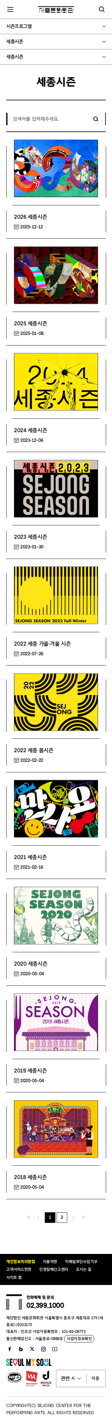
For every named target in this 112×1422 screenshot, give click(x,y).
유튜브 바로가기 (54, 1349)
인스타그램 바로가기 (43, 1349)
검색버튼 (102, 9)
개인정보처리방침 (20, 1261)
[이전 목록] (38, 1217)
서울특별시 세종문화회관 (56, 9)
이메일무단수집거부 (81, 1261)
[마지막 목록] (83, 1217)
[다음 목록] (73, 1217)
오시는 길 (83, 1269)
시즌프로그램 (18, 26)
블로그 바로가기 (20, 1349)
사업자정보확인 (79, 1338)
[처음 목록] (29, 1217)
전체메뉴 (10, 9)
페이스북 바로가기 (9, 1349)
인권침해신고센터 (53, 1269)
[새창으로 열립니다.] (28, 1364)
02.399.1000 (45, 1305)
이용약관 (50, 1261)
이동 (95, 1378)
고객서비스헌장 (18, 1269)
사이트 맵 (14, 1277)
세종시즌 (14, 41)
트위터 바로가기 (32, 1349)
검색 (95, 119)
